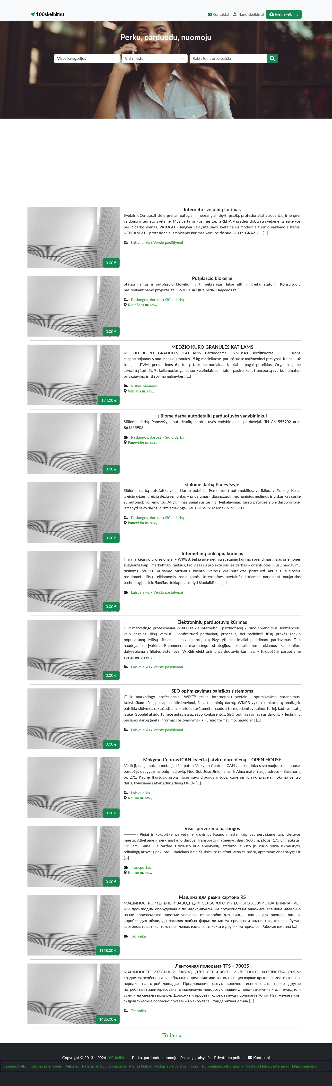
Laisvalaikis (140, 243)
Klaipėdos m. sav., (142, 305)
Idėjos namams (304, 1066)
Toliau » (171, 1036)
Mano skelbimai (250, 15)
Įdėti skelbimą (286, 14)
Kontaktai (220, 15)
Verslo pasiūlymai (168, 243)
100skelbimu (49, 14)
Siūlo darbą (174, 300)
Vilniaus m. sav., (141, 391)
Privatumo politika (230, 1058)
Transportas (141, 867)
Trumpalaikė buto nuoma (222, 1066)
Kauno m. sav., (140, 798)
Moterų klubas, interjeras (267, 1066)
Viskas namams (144, 386)
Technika (138, 936)
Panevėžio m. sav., (142, 442)
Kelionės (72, 1066)
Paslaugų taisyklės (196, 1058)
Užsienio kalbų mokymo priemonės (32, 1066)
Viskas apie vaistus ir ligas (176, 1066)
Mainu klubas (140, 1066)
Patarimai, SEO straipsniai (104, 1066)
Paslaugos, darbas (146, 300)
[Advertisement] (166, 155)
